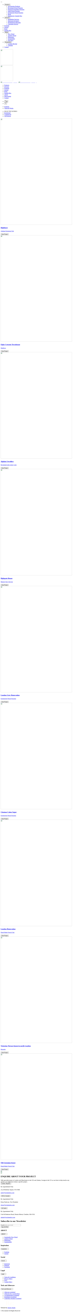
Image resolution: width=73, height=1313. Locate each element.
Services (7, 17)
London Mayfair (12, 44)
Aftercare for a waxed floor (12, 1293)
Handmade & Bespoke (14, 22)
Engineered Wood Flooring (15, 12)
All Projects (7, 116)
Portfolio (6, 26)
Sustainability (8, 1242)
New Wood (11, 34)
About (6, 32)
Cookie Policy (8, 1282)
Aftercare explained (9, 1292)
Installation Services (13, 19)
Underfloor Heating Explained (12, 1298)
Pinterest (6, 1265)
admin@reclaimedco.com (8, 1217)
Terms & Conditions (10, 1277)
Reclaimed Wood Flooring (15, 8)
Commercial (7, 114)
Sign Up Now (4, 1227)
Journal (6, 27)
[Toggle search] (5, 103)
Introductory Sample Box (15, 16)
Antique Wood (12, 35)
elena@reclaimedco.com (8, 1205)
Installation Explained (10, 1297)
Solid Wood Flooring (14, 11)
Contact (6, 47)
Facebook (7, 1267)
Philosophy (11, 37)
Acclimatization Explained (11, 1295)
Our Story (10, 40)
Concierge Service (13, 24)
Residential (7, 113)
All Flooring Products (14, 6)
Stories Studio (11, 1307)
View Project (4, 234)
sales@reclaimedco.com (7, 1192)
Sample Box (7, 30)
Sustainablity (11, 39)
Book (9, 14)
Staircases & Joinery (13, 21)
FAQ (5, 1280)
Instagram (7, 1264)
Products (7, 4)
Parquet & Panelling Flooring (16, 9)
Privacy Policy (8, 1278)
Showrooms (8, 42)
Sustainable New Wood (11, 1237)
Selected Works (9, 108)
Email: (2, 1225)
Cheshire (10, 45)
